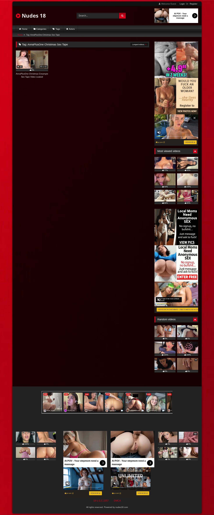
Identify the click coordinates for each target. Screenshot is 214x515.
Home (24, 29)
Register (193, 4)
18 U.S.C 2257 (101, 500)
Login (182, 4)
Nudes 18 (33, 15)
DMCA (117, 500)
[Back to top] (205, 506)
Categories (41, 29)
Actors (72, 29)
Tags (58, 29)
